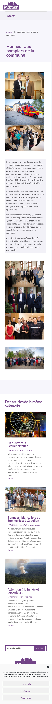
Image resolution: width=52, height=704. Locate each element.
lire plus (11, 478)
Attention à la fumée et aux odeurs (23, 590)
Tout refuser (26, 691)
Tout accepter (26, 684)
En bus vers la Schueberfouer (18, 444)
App (30, 450)
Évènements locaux (32, 525)
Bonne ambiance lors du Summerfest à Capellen (24, 519)
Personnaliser (26, 698)
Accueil (9, 32)
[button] (48, 667)
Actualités (24, 450)
